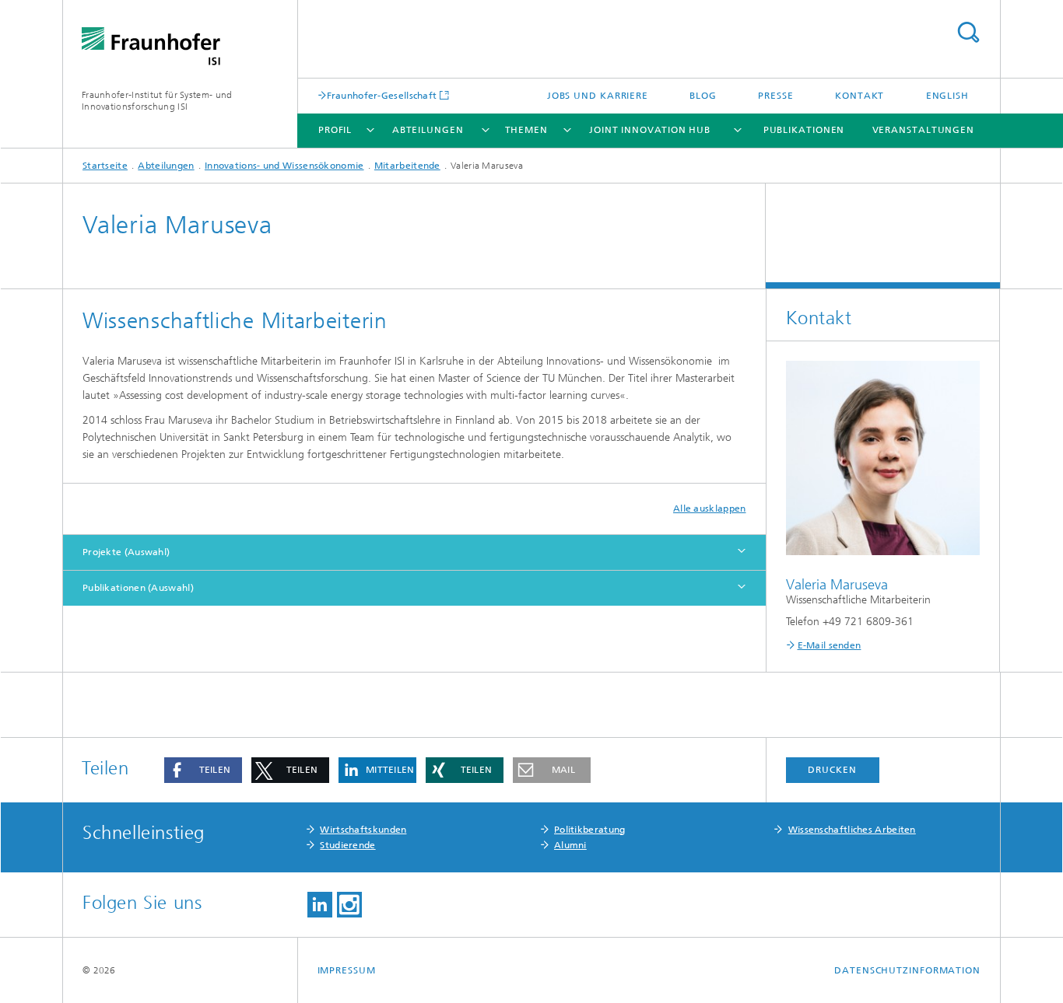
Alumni (570, 845)
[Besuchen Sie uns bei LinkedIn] (319, 904)
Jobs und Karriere (597, 95)
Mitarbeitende (407, 165)
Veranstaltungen (923, 129)
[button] (203, 770)
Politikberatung (590, 829)
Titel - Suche (968, 32)
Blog (703, 95)
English (947, 95)
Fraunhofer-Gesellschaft (382, 95)
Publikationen (804, 129)
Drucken (832, 769)
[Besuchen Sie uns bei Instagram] (349, 904)
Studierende (347, 845)
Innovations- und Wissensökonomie (284, 165)
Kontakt (859, 95)
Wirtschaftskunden (363, 829)
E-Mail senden (829, 645)
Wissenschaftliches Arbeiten (852, 829)
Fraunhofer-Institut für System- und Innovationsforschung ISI (157, 100)
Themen (526, 129)
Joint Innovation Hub (649, 129)
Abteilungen (428, 129)
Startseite (105, 165)
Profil (335, 129)
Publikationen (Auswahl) (138, 587)
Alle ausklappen (709, 508)
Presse (775, 95)
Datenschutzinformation (907, 970)
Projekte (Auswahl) (126, 552)
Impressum (346, 970)
